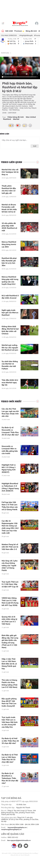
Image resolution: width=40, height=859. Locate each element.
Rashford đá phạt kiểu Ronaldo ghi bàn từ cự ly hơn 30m (9, 262)
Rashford (7, 119)
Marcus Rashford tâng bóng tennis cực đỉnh (9, 244)
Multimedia (5, 53)
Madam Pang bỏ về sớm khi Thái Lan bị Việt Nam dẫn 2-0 (10, 546)
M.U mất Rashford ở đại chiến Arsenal (10, 296)
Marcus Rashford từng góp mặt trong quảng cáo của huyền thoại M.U (10, 280)
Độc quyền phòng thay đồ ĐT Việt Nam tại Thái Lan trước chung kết (9, 702)
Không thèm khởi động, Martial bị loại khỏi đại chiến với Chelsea (10, 330)
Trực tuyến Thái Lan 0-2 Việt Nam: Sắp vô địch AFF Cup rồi (10, 584)
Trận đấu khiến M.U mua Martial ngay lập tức (10, 382)
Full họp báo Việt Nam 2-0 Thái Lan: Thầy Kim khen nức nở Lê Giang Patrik (10, 506)
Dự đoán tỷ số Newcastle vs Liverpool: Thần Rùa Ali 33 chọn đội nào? (10, 431)
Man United (31, 117)
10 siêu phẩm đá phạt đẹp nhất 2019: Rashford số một (9, 227)
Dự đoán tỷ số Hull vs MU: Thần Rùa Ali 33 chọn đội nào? (10, 740)
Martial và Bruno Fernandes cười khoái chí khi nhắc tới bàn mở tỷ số (9, 208)
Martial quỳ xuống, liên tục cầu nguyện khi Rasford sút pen (10, 347)
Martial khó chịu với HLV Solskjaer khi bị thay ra (10, 171)
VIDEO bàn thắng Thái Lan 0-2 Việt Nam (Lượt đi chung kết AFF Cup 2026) (10, 601)
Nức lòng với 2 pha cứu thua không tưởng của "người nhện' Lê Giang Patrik (9, 565)
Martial (16, 119)
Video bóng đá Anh (15, 117)
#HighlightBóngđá (26, 35)
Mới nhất (9, 31)
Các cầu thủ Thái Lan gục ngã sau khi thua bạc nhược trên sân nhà (10, 412)
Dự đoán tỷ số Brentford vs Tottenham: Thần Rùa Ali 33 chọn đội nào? (10, 778)
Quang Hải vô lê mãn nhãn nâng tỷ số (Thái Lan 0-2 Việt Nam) (9, 620)
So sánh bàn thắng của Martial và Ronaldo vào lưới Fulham (10, 365)
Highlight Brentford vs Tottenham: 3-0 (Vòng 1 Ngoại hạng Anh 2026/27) (10, 487)
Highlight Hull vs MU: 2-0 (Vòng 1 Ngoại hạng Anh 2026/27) (9, 468)
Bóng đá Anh (31, 31)
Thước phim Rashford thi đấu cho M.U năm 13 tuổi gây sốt (9, 189)
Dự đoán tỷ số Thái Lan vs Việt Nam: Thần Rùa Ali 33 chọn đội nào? (10, 758)
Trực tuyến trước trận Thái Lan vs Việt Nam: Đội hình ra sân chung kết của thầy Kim (10, 722)
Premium (18, 31)
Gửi (34, 146)
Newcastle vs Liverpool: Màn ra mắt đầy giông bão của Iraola (10, 450)
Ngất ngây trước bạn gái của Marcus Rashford (10, 312)
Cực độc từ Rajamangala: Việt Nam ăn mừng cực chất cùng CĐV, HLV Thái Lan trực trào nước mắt (10, 527)
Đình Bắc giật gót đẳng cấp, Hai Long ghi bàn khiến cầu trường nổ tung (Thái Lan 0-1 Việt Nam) (10, 641)
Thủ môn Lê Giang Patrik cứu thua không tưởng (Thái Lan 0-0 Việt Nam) (9, 683)
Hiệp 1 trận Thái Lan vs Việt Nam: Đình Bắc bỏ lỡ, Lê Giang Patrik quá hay (9, 664)
